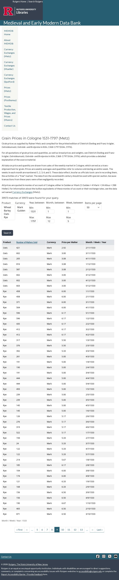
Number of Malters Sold (26, 242)
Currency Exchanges (22, 192)
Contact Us (9, 125)
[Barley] (8, 210)
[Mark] (22, 207)
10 (62, 529)
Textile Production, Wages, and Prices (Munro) (10, 113)
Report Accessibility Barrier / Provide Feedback (22, 574)
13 (81, 529)
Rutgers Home (19, 1)
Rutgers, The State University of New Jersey (28, 564)
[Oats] (8, 214)
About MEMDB (8, 42)
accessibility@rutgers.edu (90, 571)
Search (7, 232)
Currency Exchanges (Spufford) (9, 78)
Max (31, 217)
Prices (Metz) (7, 89)
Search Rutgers (35, 1)
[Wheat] (8, 207)
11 (68, 529)
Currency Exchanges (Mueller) (9, 65)
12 (75, 529)
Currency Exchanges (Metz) (9, 53)
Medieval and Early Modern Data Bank (42, 23)
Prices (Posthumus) (10, 98)
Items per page (93, 203)
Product (6, 203)
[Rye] (8, 217)
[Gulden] (22, 210)
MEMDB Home (8, 32)
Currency (20, 203)
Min (31, 207)
